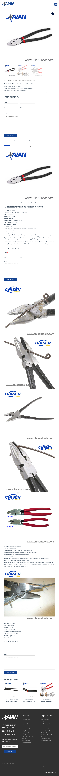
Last (21, 107)
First (5, 107)
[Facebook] (3, 731)
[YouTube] (12, 731)
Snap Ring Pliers (26, 719)
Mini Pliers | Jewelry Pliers (47, 735)
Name (6, 102)
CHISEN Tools (47, 772)
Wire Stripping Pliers (46, 731)
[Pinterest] (14, 731)
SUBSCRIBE (10, 751)
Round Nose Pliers (45, 727)
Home (5, 80)
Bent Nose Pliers (45, 725)
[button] (52, 13)
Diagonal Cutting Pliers (47, 723)
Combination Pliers (46, 719)
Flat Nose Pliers (45, 733)
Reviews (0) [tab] (29, 147)
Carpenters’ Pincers (27, 733)
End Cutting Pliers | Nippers (48, 729)
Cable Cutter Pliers (26, 729)
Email (6, 114)
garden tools (41, 140)
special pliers (47, 140)
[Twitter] (5, 731)
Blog (42, 766)
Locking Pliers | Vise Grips (28, 737)
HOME (42, 764)
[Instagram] (7, 731)
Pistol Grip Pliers (26, 740)
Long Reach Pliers (45, 738)
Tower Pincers (25, 735)
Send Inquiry (10, 135)
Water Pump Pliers (26, 723)
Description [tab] (7, 147)
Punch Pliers (44, 737)
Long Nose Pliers (45, 721)
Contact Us (44, 768)
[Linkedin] (9, 731)
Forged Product (53, 772)
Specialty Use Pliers (12, 80)
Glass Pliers (24, 738)
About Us (43, 770)
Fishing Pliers (25, 731)
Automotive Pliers (26, 742)
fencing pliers (34, 140)
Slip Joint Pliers (25, 721)
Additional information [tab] (18, 147)
